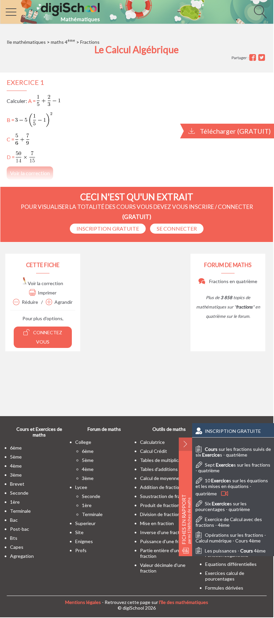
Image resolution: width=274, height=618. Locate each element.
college (83, 442)
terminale (20, 511)
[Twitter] (262, 57)
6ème (16, 448)
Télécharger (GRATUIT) (234, 131)
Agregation (22, 556)
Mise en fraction (157, 523)
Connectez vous (47, 337)
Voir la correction (45, 283)
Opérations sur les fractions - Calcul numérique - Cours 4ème (230, 537)
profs (81, 550)
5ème (16, 457)
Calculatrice (152, 442)
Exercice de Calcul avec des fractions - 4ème (228, 522)
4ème (16, 466)
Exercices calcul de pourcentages (224, 576)
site (79, 532)
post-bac (19, 529)
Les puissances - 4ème (235, 550)
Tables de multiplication (164, 460)
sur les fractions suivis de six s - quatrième (233, 452)
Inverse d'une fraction (163, 532)
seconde (19, 493)
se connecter (177, 228)
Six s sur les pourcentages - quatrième (222, 506)
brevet (17, 484)
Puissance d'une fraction (165, 541)
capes (16, 547)
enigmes (84, 541)
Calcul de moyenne (159, 478)
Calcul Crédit (153, 451)
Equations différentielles (231, 564)
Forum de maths (104, 429)
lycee (81, 487)
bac (14, 520)
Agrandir (63, 302)
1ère (15, 502)
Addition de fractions (162, 487)
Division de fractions (161, 514)
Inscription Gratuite (108, 228)
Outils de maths (169, 429)
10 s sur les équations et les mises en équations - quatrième (231, 487)
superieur (85, 523)
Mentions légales (83, 602)
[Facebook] (253, 57)
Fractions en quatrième (232, 281)
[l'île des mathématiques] (136, 12)
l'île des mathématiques (183, 602)
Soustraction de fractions (166, 496)
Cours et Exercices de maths (39, 432)
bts (13, 538)
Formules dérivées (224, 588)
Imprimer (47, 292)
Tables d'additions (159, 469)
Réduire (30, 302)
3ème (16, 475)
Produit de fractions (161, 505)
